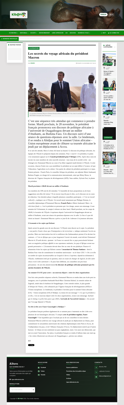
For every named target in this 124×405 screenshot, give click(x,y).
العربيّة (111, 14)
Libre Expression (57, 33)
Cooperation (34, 48)
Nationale (23, 33)
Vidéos (68, 374)
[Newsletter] (33, 390)
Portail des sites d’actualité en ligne (76, 371)
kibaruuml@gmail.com (105, 376)
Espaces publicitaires (72, 367)
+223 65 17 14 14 (104, 371)
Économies (13, 33)
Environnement (44, 33)
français (103, 14)
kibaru (33, 63)
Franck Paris (66, 203)
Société (33, 33)
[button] (103, 32)
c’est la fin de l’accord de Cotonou (72, 299)
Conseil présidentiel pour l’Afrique (63, 157)
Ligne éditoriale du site (17, 379)
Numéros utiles (83, 33)
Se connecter (114, 33)
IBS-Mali (20, 398)
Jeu (66, 33)
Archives (73, 33)
